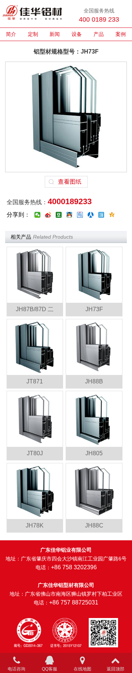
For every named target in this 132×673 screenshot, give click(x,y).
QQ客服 (49, 669)
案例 (120, 34)
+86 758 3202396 (74, 567)
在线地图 (82, 669)
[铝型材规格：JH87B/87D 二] (35, 275)
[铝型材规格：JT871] (35, 347)
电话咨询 (16, 669)
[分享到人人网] (91, 215)
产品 (99, 34)
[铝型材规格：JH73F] (94, 275)
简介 (11, 34)
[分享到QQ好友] (69, 215)
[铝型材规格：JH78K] (35, 491)
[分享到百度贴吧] (80, 215)
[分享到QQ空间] (112, 215)
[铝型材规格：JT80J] (35, 419)
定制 (33, 34)
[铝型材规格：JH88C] (94, 491)
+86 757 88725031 (73, 602)
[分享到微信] (37, 215)
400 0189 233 (99, 19)
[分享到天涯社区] (101, 215)
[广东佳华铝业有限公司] (32, 13)
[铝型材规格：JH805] (94, 419)
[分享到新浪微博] (48, 215)
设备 (77, 34)
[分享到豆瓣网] (59, 215)
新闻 (55, 34)
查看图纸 (69, 182)
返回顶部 (115, 669)
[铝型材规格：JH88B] (94, 347)
